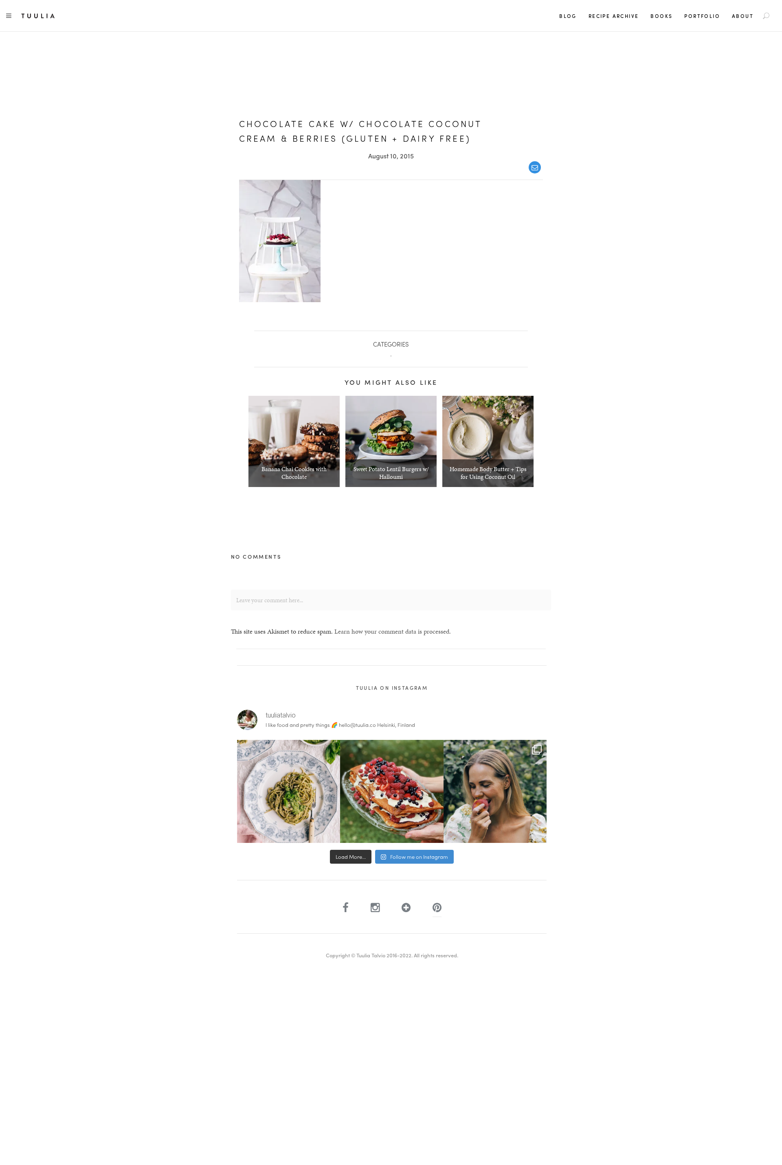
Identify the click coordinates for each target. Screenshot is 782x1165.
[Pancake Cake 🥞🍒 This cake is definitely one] (391, 791)
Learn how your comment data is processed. (392, 631)
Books (661, 16)
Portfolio (702, 16)
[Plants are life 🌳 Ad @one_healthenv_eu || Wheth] (495, 791)
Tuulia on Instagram (392, 687)
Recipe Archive (614, 16)
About (742, 16)
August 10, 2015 (391, 155)
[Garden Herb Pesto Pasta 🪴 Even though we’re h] (288, 791)
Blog (568, 16)
